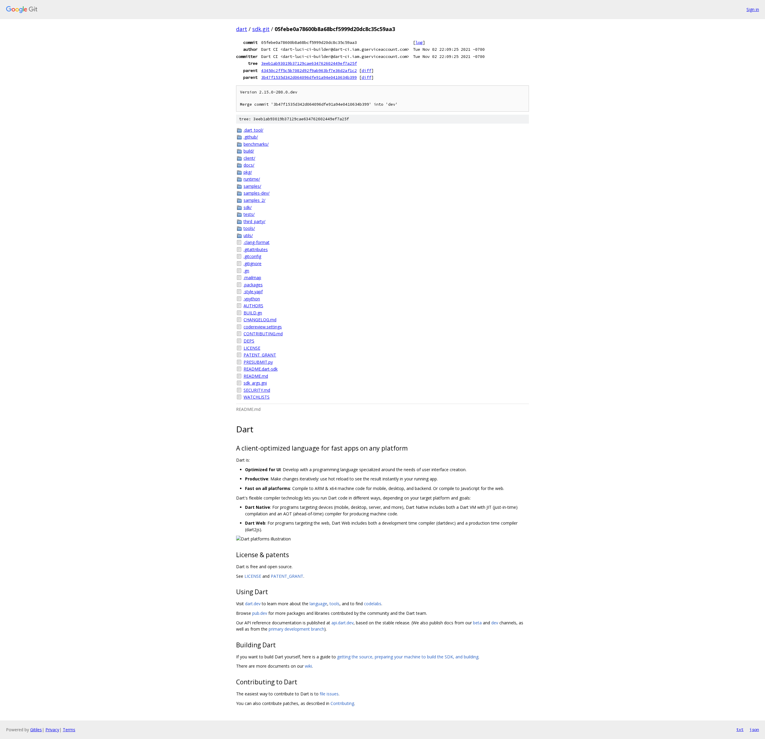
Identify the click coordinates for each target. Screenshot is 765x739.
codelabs (372, 603)
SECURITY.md (257, 390)
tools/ (249, 228)
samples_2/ (254, 200)
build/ (249, 151)
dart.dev (253, 603)
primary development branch (296, 629)
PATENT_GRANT (260, 355)
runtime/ (252, 179)
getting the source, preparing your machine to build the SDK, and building (407, 657)
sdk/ (248, 207)
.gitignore (252, 263)
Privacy (52, 729)
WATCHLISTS (257, 397)
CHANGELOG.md (260, 319)
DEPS (249, 341)
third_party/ (254, 221)
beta (477, 623)
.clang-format (257, 242)
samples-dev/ (257, 193)
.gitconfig (252, 256)
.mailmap (252, 277)
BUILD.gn (253, 313)
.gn (246, 271)
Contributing (342, 703)
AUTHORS (253, 305)
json (754, 729)
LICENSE (252, 348)
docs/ (249, 165)
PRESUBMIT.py (258, 362)
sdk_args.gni (255, 383)
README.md (256, 376)
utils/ (248, 235)
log (419, 42)
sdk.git (261, 29)
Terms (69, 729)
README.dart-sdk (261, 369)
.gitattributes (256, 249)
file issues (329, 694)
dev (494, 623)
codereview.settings (263, 327)
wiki (308, 666)
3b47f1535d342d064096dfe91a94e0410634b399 (309, 77)
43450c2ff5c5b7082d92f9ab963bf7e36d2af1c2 (309, 70)
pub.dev (259, 613)
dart (241, 29)
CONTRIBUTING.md (263, 334)
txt (739, 729)
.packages (253, 285)
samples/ (252, 186)
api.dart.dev (342, 623)
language (318, 603)
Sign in (752, 9)
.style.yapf (253, 291)
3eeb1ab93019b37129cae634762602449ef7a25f (309, 63)
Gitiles (36, 729)
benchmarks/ (256, 144)
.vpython (252, 299)
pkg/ (248, 172)
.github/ (251, 137)
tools (334, 603)
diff (366, 70)
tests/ (249, 214)
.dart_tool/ (253, 130)
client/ (249, 158)
